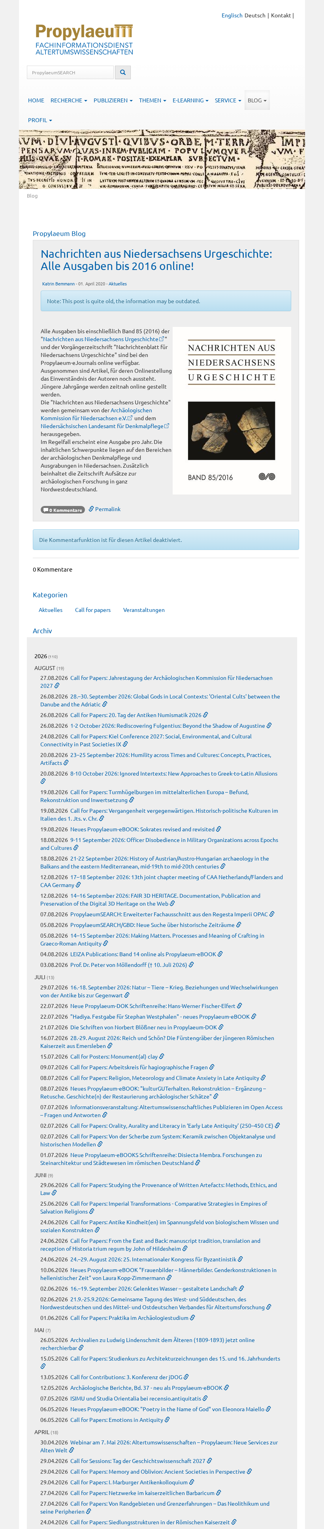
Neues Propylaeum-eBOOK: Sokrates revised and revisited (143, 828)
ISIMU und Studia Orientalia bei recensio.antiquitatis (136, 1398)
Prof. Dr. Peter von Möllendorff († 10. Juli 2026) (129, 964)
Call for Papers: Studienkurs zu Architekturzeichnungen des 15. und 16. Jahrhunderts (175, 1358)
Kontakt (281, 15)
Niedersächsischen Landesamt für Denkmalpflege (102, 425)
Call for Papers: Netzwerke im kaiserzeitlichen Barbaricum (143, 1492)
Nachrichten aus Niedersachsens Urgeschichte (100, 338)
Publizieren (111, 100)
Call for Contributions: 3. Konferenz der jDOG (126, 1376)
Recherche (67, 100)
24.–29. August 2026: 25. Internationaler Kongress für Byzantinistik (153, 1259)
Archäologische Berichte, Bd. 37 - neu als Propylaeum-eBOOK (147, 1387)
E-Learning (189, 100)
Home (36, 100)
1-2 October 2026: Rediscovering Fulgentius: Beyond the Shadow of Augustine (168, 725)
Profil (38, 119)
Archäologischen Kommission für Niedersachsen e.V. (96, 413)
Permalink (107, 508)
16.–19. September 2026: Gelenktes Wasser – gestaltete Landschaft (154, 1288)
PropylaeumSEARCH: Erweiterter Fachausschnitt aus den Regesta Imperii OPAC (169, 913)
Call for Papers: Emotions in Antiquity (117, 1419)
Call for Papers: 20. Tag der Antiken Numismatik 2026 (136, 714)
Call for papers (93, 609)
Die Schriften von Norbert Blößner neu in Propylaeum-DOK (144, 1027)
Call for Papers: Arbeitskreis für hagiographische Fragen (139, 1066)
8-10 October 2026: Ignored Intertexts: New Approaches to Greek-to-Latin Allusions (173, 773)
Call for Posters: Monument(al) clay (114, 1056)
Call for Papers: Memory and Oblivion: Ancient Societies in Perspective (158, 1471)
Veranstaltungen (144, 609)
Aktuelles (118, 283)
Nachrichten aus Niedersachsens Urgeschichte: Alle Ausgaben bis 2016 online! (156, 259)
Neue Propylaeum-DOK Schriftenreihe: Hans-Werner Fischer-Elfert (153, 1005)
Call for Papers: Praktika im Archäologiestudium (130, 1317)
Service (226, 100)
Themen (150, 100)
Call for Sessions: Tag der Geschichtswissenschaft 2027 (138, 1460)
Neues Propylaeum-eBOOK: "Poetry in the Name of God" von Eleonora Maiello (168, 1408)
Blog (255, 100)
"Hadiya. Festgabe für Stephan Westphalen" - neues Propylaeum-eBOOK (160, 1016)
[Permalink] (57, 685)
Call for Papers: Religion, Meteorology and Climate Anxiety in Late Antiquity (165, 1077)
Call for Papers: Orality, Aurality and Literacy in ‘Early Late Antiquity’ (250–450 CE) (172, 1125)
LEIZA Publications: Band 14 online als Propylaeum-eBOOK (143, 953)
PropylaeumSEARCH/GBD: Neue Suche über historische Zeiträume (153, 924)
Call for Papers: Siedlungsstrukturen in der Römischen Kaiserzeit (150, 1521)
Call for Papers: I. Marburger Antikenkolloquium (129, 1482)
